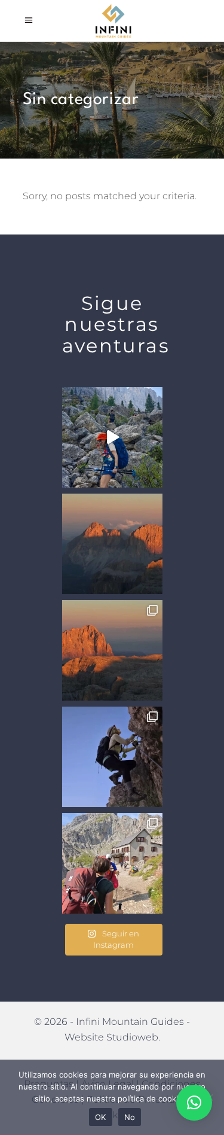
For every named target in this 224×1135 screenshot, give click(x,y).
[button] (194, 1103)
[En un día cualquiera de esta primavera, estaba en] (112, 650)
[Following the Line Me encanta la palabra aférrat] (112, 757)
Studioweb (132, 1037)
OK (100, 1117)
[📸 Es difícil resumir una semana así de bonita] (112, 437)
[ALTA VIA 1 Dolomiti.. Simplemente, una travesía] (112, 863)
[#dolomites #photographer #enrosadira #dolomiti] (112, 544)
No (130, 1117)
